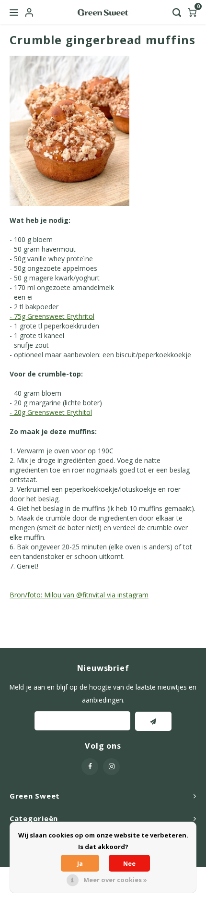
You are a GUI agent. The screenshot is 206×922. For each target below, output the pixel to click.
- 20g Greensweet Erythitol (51, 412)
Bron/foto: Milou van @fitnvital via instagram (79, 594)
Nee (129, 863)
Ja (80, 863)
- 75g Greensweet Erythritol (52, 316)
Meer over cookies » (115, 879)
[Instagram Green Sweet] (111, 766)
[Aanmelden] (153, 721)
